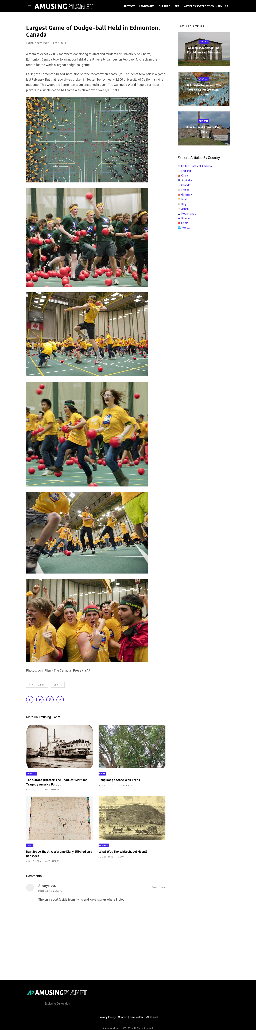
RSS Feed (151, 1017)
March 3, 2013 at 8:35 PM (50, 891)
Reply (154, 887)
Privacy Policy (107, 1017)
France (185, 190)
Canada (185, 185)
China (102, 774)
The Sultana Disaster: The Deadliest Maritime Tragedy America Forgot (56, 782)
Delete (162, 887)
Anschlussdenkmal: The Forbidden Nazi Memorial (204, 50)
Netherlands (188, 213)
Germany (186, 194)
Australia (186, 180)
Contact (122, 1017)
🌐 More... (184, 227)
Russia (185, 218)
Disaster (31, 774)
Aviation (203, 79)
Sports (58, 685)
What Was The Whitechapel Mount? (123, 851)
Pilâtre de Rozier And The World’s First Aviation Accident (204, 89)
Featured (204, 121)
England (103, 845)
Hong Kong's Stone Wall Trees (119, 780)
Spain (184, 223)
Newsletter (136, 1017)
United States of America (196, 166)
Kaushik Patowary (38, 43)
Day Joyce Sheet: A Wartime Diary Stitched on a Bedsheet (59, 854)
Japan (185, 209)
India (184, 199)
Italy (184, 204)
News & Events (37, 685)
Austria (204, 42)
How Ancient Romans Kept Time (204, 129)
